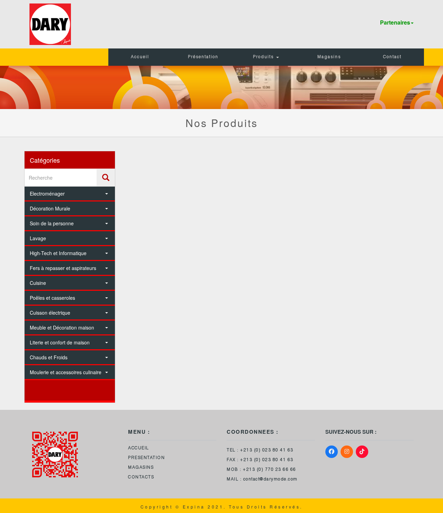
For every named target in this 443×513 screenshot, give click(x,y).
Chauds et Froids (48, 357)
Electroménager (47, 193)
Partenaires (395, 22)
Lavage (38, 238)
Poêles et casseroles (52, 297)
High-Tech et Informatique (58, 253)
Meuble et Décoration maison (62, 327)
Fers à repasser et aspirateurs (63, 267)
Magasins (329, 57)
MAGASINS (141, 468)
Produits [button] (264, 57)
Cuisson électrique (50, 312)
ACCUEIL (138, 448)
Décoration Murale (50, 208)
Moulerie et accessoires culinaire (65, 372)
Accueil (140, 57)
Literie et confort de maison (60, 342)
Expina (194, 507)
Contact (392, 57)
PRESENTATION (146, 458)
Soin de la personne (52, 223)
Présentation (203, 57)
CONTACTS (141, 477)
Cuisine (38, 282)
